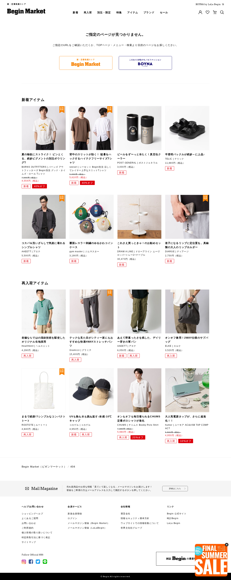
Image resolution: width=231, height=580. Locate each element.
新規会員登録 (75, 513)
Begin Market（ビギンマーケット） (44, 466)
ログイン (72, 518)
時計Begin (172, 518)
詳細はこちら (175, 488)
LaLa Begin (173, 523)
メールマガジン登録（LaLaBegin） (87, 528)
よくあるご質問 (30, 518)
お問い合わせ (29, 523)
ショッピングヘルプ (32, 513)
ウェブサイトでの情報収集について (140, 523)
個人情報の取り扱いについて (37, 532)
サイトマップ (29, 542)
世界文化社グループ (131, 528)
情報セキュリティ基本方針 (135, 518)
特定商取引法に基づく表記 (36, 537)
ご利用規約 (28, 528)
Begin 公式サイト (176, 513)
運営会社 (125, 513)
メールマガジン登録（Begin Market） (89, 523)
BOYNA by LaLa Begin (208, 4)
